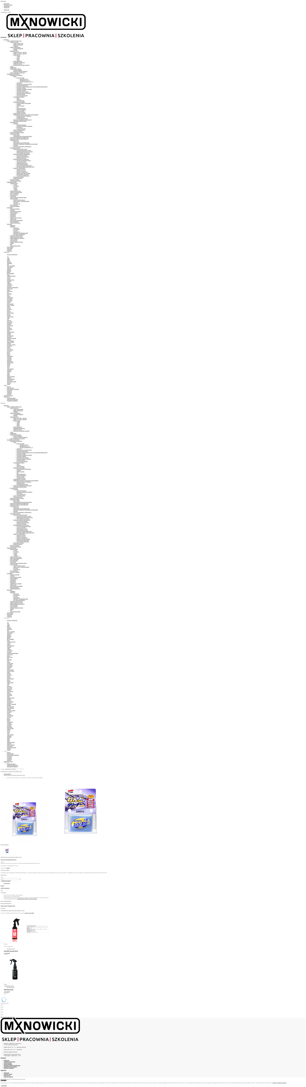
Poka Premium (10, 342)
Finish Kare (9, 291)
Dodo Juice (10, 288)
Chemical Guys (10, 279)
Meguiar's (9, 328)
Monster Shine (10, 332)
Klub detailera (10, 388)
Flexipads (9, 293)
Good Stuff (9, 300)
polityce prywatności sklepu (279, 1083)
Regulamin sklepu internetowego (12, 1065)
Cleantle (9, 281)
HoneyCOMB (10, 304)
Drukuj (2, 885)
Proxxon (9, 348)
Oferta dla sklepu (11, 398)
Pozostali (9, 346)
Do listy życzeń (11, 948)
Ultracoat (9, 370)
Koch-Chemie (10, 313)
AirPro (8, 260)
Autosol (9, 268)
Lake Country (10, 316)
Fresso (8, 296)
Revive (8, 353)
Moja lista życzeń (8, 5)
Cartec (8, 278)
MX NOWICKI (10, 335)
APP (8, 264)
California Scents (11, 276)
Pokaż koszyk (7, 1075)
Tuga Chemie (10, 369)
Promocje (9, 391)
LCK (8, 319)
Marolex (9, 324)
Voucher (9, 394)
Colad (8, 282)
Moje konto (6, 3)
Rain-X (8, 352)
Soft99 (8, 363)
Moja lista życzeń (8, 1074)
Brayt (8, 274)
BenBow (9, 271)
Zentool (9, 383)
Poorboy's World (11, 344)
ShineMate (9, 361)
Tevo (8, 367)
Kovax (8, 314)
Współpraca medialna (12, 400)
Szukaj (2, 769)
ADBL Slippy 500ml (8, 989)
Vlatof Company (11, 376)
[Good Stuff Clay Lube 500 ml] (26, 942)
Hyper (8, 306)
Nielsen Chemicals (11, 338)
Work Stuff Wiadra (11, 381)
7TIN (8, 258)
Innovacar (9, 309)
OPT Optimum (10, 341)
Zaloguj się (6, 7)
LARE (8, 318)
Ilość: (2, 877)
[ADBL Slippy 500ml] (15, 983)
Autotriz (9, 269)
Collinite (9, 283)
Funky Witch (10, 297)
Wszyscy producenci (12, 254)
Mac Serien (10, 321)
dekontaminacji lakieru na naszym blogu (27, 899)
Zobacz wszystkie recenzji (8, 1017)
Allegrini (9, 262)
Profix (8, 347)
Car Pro (9, 277)
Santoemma (10, 356)
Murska (9, 334)
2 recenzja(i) (7, 953)
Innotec (9, 307)
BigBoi (8, 272)
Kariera (8, 386)
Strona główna (7, 774)
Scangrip (9, 357)
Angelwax (9, 263)
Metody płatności (8, 1064)
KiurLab (9, 311)
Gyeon (8, 302)
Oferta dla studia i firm (12, 399)
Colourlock (9, 285)
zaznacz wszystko (29, 913)
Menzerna (9, 329)
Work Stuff (9, 380)
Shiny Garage (10, 362)
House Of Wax (10, 305)
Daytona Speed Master (12, 287)
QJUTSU (9, 351)
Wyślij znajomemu (5, 888)
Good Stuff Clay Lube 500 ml (11, 951)
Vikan (8, 374)
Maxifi (8, 327)
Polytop (9, 343)
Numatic (9, 339)
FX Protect (9, 299)
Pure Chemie (10, 349)
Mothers (9, 333)
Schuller (9, 360)
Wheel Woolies (11, 379)
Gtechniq (9, 301)
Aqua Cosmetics (11, 266)
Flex (8, 292)
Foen (8, 295)
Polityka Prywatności (9, 1068)
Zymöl (8, 384)
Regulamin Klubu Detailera (10, 1066)
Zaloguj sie (6, 9)
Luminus (9, 320)
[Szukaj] (4, 769)
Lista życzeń (7, 883)
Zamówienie (7, 6)
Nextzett (9, 337)
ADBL (8, 259)
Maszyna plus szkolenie (13, 389)
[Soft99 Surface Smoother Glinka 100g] (7, 855)
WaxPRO (9, 377)
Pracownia (9, 390)
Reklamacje (6, 1060)
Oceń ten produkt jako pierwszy (8, 859)
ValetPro (9, 371)
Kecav (8, 310)
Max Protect (10, 325)
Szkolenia (9, 393)
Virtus (8, 375)
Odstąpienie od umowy (9, 1061)
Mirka (8, 330)
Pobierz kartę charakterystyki (8, 906)
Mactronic (9, 323)
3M (8, 257)
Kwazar (9, 315)
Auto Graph (10, 267)
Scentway (9, 358)
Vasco (8, 372)
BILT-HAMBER (10, 273)
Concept (9, 286)
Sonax (8, 365)
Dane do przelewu (8, 1076)
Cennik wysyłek (8, 1063)
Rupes (8, 355)
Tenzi (8, 366)
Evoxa (8, 290)
